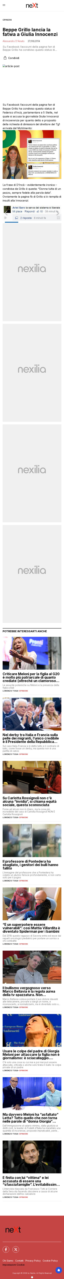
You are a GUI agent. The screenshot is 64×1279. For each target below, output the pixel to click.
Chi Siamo (8, 1260)
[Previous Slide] (6, 213)
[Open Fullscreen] (58, 217)
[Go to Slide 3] (38, 222)
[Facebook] (4, 1247)
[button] (32, 213)
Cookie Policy (50, 1260)
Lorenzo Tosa (10, 691)
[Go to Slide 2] (25, 222)
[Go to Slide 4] (52, 222)
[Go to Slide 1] (11, 222)
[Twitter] (13, 1247)
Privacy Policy (33, 1260)
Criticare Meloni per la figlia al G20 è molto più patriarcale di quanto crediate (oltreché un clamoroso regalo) (31, 677)
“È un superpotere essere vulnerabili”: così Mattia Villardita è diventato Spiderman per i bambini (31, 928)
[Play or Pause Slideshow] (6, 217)
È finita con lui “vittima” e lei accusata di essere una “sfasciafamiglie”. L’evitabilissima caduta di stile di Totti (30, 1181)
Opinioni (7, 20)
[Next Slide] (57, 213)
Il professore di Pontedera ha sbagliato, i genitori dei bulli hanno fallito (30, 865)
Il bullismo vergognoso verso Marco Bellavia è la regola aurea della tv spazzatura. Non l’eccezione (29, 991)
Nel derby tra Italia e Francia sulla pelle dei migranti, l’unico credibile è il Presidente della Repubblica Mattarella (31, 738)
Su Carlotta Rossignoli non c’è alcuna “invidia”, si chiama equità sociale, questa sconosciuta (29, 801)
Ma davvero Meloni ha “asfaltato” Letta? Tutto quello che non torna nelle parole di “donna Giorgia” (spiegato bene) (30, 1118)
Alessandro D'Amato (13, 41)
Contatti (19, 1260)
